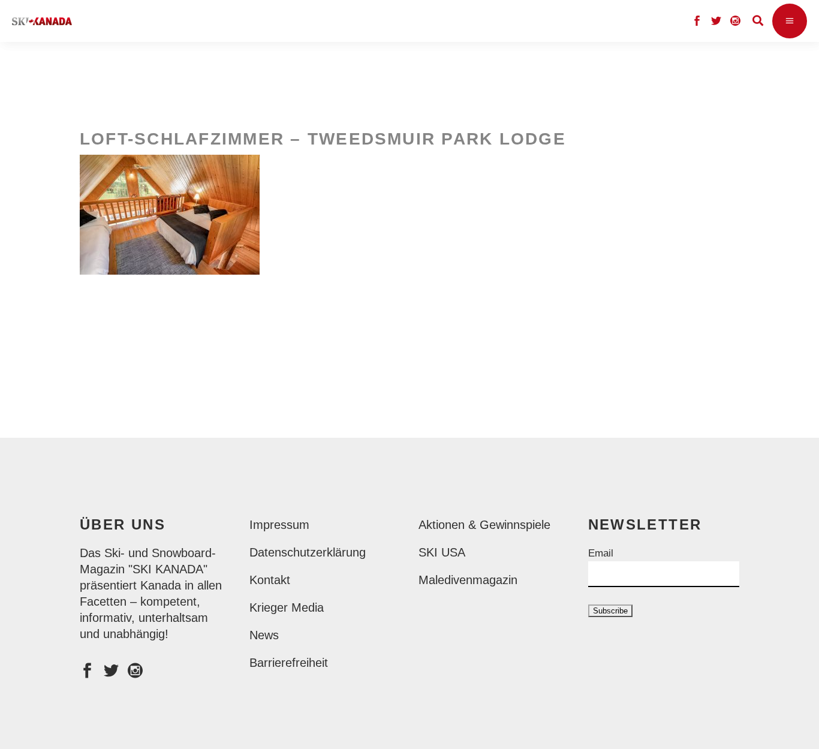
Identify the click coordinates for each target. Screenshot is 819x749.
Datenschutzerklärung (307, 552)
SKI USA (441, 552)
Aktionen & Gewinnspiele (484, 524)
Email (600, 553)
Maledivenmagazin (467, 579)
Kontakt (269, 579)
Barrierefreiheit (288, 662)
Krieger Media (286, 607)
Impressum (279, 524)
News (264, 635)
